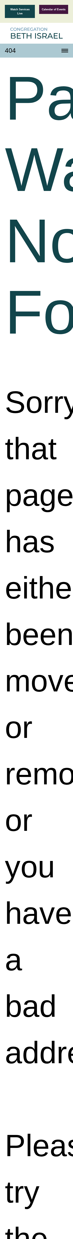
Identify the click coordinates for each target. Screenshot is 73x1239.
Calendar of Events (53, 9)
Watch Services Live (20, 11)
